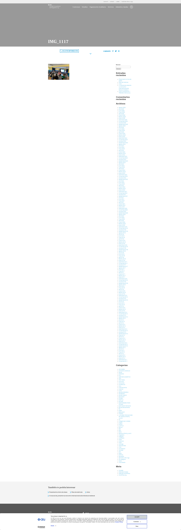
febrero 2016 (122, 292)
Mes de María (122, 445)
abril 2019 (121, 239)
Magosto (121, 436)
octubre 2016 (122, 281)
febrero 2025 (122, 135)
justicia (120, 424)
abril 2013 (121, 336)
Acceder (121, 470)
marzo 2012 (122, 355)
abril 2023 (121, 168)
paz (120, 451)
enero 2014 (122, 327)
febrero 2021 (122, 205)
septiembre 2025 (123, 124)
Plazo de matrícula (123, 82)
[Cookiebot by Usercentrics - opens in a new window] (41, 527)
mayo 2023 (122, 167)
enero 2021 (122, 207)
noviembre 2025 (123, 121)
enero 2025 (122, 136)
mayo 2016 (122, 288)
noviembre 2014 (123, 314)
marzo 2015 (122, 307)
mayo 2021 (122, 201)
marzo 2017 (122, 274)
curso (120, 390)
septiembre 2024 (123, 142)
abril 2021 (121, 202)
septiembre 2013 (123, 333)
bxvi (120, 375)
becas (120, 372)
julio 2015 (121, 301)
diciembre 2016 (123, 278)
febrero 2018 (122, 259)
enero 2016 (122, 294)
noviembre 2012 (123, 344)
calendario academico (124, 377)
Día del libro (122, 393)
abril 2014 (121, 323)
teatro (120, 461)
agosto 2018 (122, 251)
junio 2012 (121, 350)
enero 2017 (122, 277)
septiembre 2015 (123, 300)
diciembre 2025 (123, 120)
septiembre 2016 (123, 283)
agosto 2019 (122, 233)
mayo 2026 (122, 112)
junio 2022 (121, 182)
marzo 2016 (122, 291)
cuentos (121, 389)
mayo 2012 (122, 352)
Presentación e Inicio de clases (58, 492)
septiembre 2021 (123, 196)
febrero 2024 (122, 153)
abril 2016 (121, 289)
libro (120, 430)
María (120, 439)
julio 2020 (121, 216)
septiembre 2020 (123, 213)
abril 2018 (121, 257)
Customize (136, 521)
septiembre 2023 (123, 161)
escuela (121, 401)
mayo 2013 (122, 335)
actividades (122, 369)
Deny (137, 526)
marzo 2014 (122, 324)
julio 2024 (121, 145)
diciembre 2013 (123, 329)
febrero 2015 (122, 309)
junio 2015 (121, 303)
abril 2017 (121, 272)
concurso (121, 381)
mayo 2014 (122, 321)
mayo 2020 (122, 219)
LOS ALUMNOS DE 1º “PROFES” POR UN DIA (124, 92)
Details (52, 525)
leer (120, 429)
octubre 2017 (122, 265)
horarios (121, 413)
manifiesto (121, 438)
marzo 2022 (122, 187)
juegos (120, 422)
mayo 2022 (122, 184)
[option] (90, 25)
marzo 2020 (122, 222)
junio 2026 (121, 110)
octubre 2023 (122, 159)
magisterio (121, 435)
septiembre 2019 (123, 231)
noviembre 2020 (123, 210)
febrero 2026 (122, 116)
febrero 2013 (122, 340)
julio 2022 (121, 181)
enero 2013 (122, 341)
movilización (122, 448)
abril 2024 (121, 150)
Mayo (120, 442)
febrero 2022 (122, 188)
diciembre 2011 (123, 359)
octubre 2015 (122, 298)
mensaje (121, 444)
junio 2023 (121, 165)
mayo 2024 (122, 149)
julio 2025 (121, 127)
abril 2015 (121, 306)
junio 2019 (121, 236)
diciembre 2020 (123, 208)
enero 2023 (122, 173)
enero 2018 (122, 260)
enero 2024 (122, 155)
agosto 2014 (122, 318)
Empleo (121, 398)
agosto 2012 (122, 347)
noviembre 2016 (123, 280)
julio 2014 (121, 320)
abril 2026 (121, 113)
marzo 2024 (122, 152)
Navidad (121, 450)
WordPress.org (122, 475)
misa (120, 447)
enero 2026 (122, 118)
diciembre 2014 (123, 312)
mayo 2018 (122, 256)
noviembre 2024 (123, 139)
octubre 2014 (122, 315)
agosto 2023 (122, 162)
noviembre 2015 (123, 297)
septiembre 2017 (123, 266)
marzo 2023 (122, 170)
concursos (121, 383)
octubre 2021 (122, 194)
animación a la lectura (124, 370)
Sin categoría (122, 459)
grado (120, 410)
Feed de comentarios (124, 473)
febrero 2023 (122, 171)
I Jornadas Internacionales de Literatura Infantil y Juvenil (126, 416)
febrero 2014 (122, 326)
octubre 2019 (122, 230)
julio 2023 (121, 164)
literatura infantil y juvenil (125, 433)
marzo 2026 (122, 115)
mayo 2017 (122, 271)
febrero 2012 (122, 356)
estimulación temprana (125, 406)
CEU (120, 378)
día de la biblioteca (123, 392)
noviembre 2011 (123, 361)
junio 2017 (121, 269)
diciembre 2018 (123, 245)
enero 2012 (122, 358)
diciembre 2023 (123, 156)
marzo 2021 (122, 204)
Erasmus (121, 400)
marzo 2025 (122, 133)
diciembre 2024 (123, 138)
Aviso (120, 84)
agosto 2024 (122, 144)
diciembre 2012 (123, 343)
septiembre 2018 (123, 249)
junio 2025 (121, 129)
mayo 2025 (122, 130)
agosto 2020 (122, 214)
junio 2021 (121, 199)
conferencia (122, 384)
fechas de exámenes (124, 407)
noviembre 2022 (123, 176)
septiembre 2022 (123, 179)
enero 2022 (122, 190)
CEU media (122, 380)
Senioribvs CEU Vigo (124, 458)
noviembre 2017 (123, 263)
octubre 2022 (122, 178)
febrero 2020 (122, 223)
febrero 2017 (122, 275)
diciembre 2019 (123, 226)
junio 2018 (121, 254)
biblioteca (121, 374)
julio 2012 (121, 349)
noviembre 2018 (123, 246)
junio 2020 (121, 217)
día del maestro (123, 395)
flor (119, 409)
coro (120, 386)
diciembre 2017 (123, 262)
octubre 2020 (122, 211)
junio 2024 (121, 147)
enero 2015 (122, 310)
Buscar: (118, 64)
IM (119, 419)
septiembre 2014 (123, 317)
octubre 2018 (122, 248)
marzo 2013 (122, 338)
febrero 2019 (122, 242)
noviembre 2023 (123, 158)
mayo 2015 (122, 304)
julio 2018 (121, 252)
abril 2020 (121, 220)
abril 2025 (121, 132)
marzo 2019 (122, 240)
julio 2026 (121, 109)
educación (121, 396)
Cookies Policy (119, 522)
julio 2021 (121, 197)
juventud (121, 425)
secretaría (121, 456)
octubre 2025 (122, 123)
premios (121, 454)
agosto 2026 (122, 107)
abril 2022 (121, 185)
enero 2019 (122, 243)
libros (120, 432)
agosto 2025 (122, 126)
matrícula (121, 441)
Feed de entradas (123, 472)
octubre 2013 (122, 332)
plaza (120, 453)
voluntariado (122, 462)
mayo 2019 (122, 237)
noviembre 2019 (123, 228)
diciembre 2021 (123, 191)
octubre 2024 (122, 141)
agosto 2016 (122, 285)
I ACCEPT (137, 517)
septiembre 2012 (123, 346)
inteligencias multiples (124, 421)
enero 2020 (122, 225)
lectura (120, 427)
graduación (122, 412)
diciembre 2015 (123, 295)
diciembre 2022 (123, 174)
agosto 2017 (122, 268)
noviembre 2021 (123, 193)
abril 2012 (121, 353)
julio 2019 (121, 234)
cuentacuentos (123, 387)
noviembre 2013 (123, 330)
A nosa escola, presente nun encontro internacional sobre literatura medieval (125, 88)
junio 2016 (121, 286)
